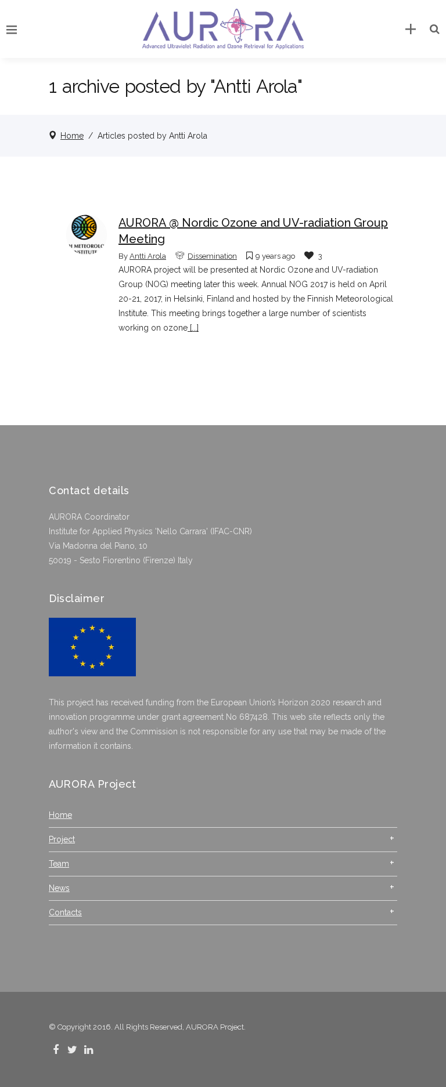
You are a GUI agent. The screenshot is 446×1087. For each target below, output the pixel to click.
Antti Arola (148, 256)
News (59, 888)
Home (72, 135)
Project (62, 839)
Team (59, 863)
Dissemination (212, 256)
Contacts (65, 912)
